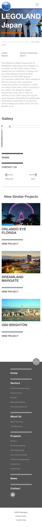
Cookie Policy (21, 520)
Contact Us (15, 464)
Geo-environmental (18, 455)
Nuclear (13, 397)
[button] (9, 174)
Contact (15, 488)
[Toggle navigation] (37, 4)
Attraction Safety (23, 42)
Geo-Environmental (18, 407)
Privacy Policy (21, 516)
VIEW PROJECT (10, 244)
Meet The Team (16, 422)
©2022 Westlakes (21, 512)
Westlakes (7, 4)
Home (5, 42)
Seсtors (15, 383)
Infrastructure (16, 393)
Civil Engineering (17, 450)
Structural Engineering (19, 388)
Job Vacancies (16, 426)
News (13, 478)
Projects (12, 42)
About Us (15, 417)
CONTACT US (9, 167)
